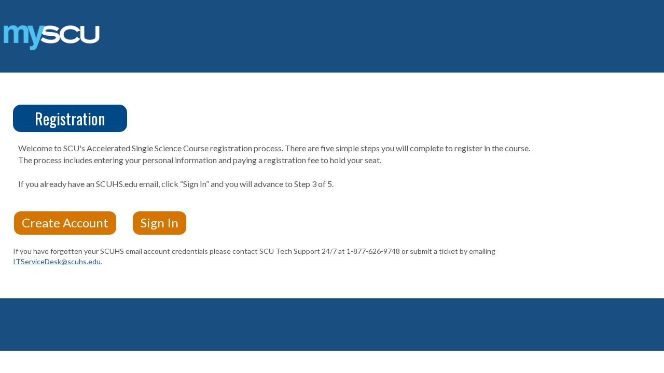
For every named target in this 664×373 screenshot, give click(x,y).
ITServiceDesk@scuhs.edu (57, 261)
